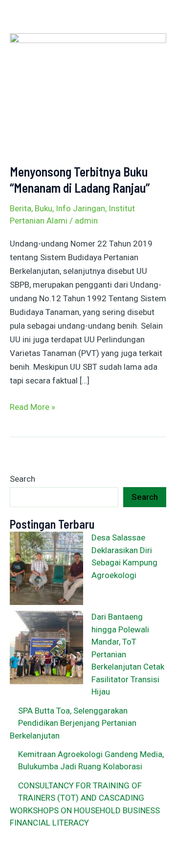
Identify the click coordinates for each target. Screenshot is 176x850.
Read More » (32, 406)
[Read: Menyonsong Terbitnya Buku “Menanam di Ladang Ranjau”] (88, 91)
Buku (43, 208)
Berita (20, 208)
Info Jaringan (80, 208)
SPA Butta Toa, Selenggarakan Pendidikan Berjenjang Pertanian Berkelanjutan (73, 723)
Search (22, 479)
